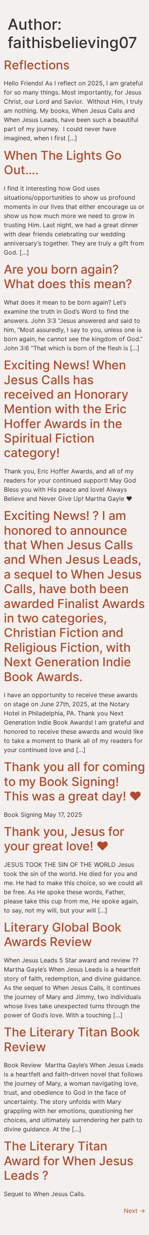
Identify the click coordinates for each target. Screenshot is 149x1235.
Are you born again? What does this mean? (68, 276)
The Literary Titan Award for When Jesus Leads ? (68, 1161)
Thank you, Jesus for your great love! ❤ (64, 838)
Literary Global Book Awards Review (62, 934)
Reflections (37, 65)
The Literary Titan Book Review (72, 1039)
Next (134, 1210)
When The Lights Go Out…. (62, 162)
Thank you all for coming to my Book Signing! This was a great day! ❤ (74, 781)
